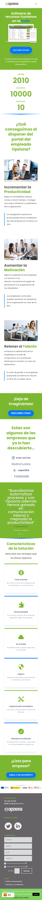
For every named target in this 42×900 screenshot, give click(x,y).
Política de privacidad (14, 881)
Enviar (27, 871)
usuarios (21, 88)
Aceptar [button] (36, 894)
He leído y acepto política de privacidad (16, 863)
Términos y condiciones (14, 885)
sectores (21, 101)
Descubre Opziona (21, 50)
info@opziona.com (16, 804)
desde (21, 74)
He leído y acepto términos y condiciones (16, 866)
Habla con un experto (21, 775)
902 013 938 (11, 801)
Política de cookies (21, 897)
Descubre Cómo (21, 413)
